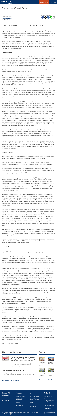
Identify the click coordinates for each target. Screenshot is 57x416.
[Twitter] (2, 400)
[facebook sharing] (42, 17)
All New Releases (48, 396)
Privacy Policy (12, 412)
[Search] (55, 2)
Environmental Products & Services (42, 375)
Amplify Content (19, 405)
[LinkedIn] (6, 400)
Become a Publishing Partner (34, 400)
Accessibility (14, 414)
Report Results (19, 404)
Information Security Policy (23, 412)
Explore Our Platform (20, 396)
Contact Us (4, 399)
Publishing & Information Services (42, 364)
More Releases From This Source (10, 380)
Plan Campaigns (19, 398)
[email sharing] (54, 17)
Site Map (33, 412)
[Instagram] (8, 400)
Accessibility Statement (35, 404)
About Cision (32, 398)
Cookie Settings (6, 414)
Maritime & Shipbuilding (51, 363)
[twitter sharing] (45, 17)
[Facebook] (4, 400)
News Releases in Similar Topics (46, 380)
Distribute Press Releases (19, 401)
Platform (45, 398)
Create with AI (19, 399)
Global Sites (32, 406)
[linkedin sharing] (48, 17)
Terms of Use (5, 412)
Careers (31, 402)
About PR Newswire (34, 396)
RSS (37, 412)
